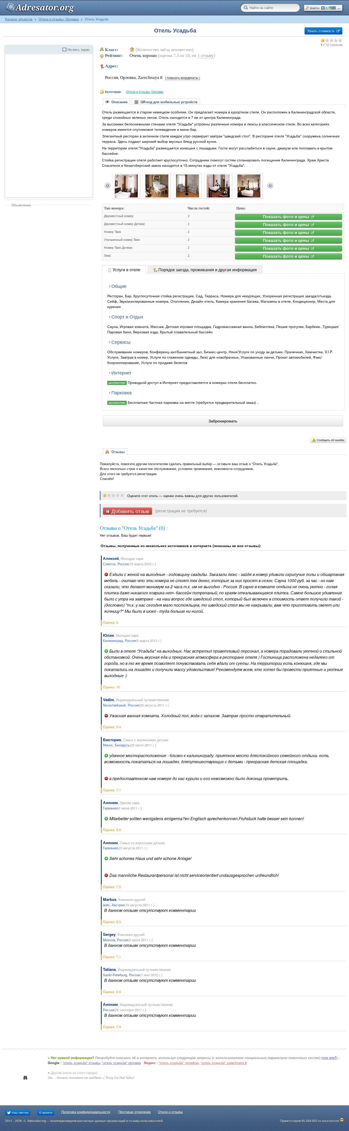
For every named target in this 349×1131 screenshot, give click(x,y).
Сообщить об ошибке (330, 440)
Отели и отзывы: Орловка (59, 19)
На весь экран (78, 49)
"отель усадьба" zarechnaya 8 (224, 1062)
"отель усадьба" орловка (121, 1062)
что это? (329, 1057)
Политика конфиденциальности (85, 1111)
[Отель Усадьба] (126, 196)
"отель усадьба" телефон (179, 1062)
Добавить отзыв (129, 511)
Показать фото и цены (286, 217)
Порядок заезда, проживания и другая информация (207, 269)
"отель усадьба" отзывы (81, 1062)
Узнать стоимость (321, 30)
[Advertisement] (47, 245)
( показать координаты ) (182, 78)
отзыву (205, 55)
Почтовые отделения (134, 1111)
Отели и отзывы (170, 1111)
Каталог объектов (18, 19)
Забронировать (222, 421)
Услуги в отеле (126, 269)
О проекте (45, 1112)
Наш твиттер (19, 1112)
